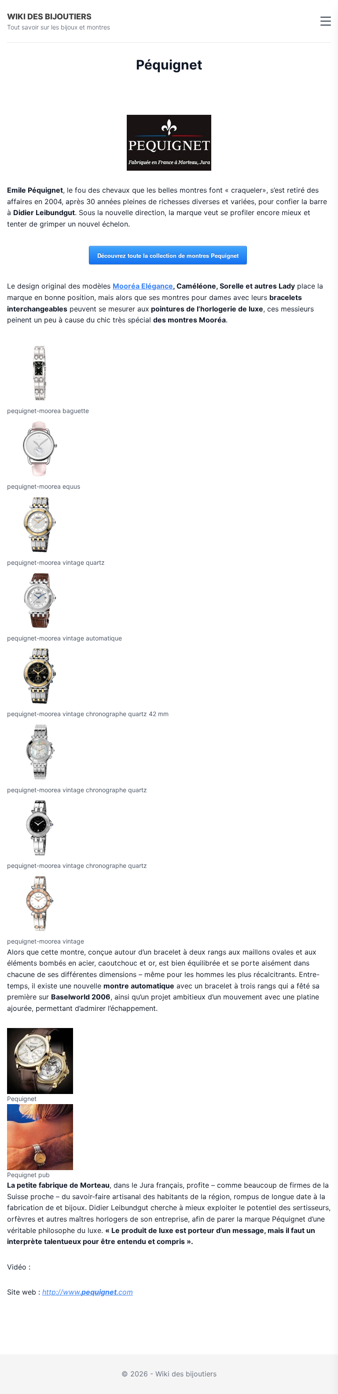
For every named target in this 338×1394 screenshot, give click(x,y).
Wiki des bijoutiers (49, 16)
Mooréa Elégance (143, 286)
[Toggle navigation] (325, 21)
